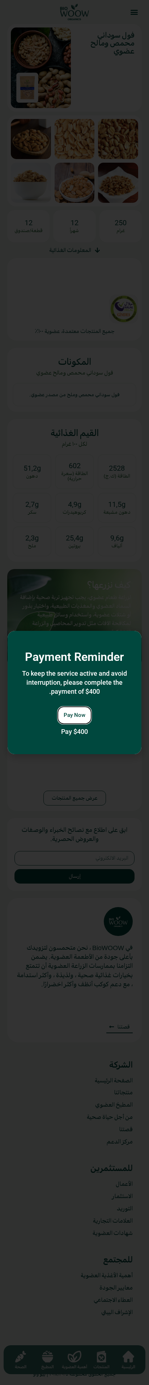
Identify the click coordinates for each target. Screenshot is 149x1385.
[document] (74, 692)
